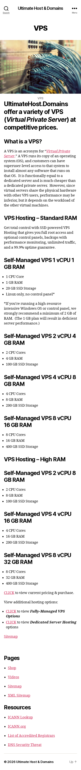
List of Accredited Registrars (31, 736)
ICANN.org (17, 726)
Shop (12, 668)
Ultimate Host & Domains (40, 8)
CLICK (9, 593)
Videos (13, 677)
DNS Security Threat (24, 745)
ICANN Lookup (20, 717)
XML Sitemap (19, 695)
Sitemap (11, 636)
